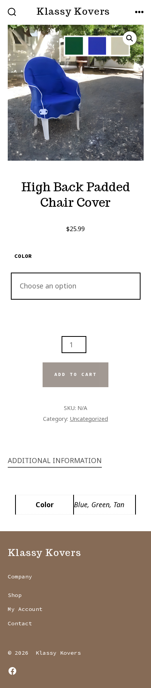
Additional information (55, 460)
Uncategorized (89, 418)
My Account (25, 609)
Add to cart (75, 374)
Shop (15, 595)
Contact (20, 623)
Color (23, 255)
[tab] (69, 461)
